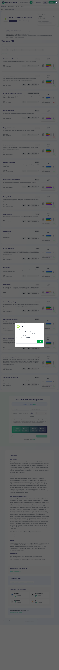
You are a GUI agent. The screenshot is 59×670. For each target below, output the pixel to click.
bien (40, 341)
